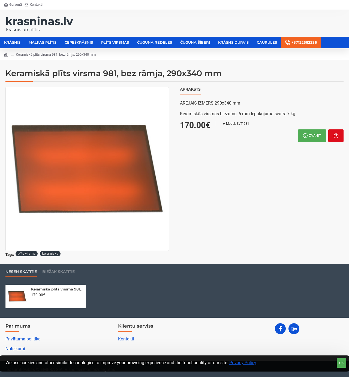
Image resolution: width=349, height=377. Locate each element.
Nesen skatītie (21, 271)
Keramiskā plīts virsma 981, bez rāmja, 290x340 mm (57, 289)
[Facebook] (280, 328)
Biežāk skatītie (58, 271)
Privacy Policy (242, 362)
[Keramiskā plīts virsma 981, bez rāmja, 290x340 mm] (17, 296)
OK (341, 363)
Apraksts (190, 89)
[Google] (293, 328)
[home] (6, 54)
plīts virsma (26, 253)
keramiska (50, 253)
